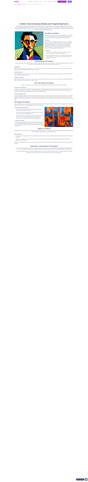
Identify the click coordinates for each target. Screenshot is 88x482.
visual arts (23, 4)
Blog (14, 4)
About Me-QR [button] (29, 1)
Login (70, 1)
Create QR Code (62, 1)
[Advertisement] (44, 11)
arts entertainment (19, 4)
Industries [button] (49, 1)
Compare (45, 1)
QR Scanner (36, 1)
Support (55, 1)
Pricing (41, 1)
